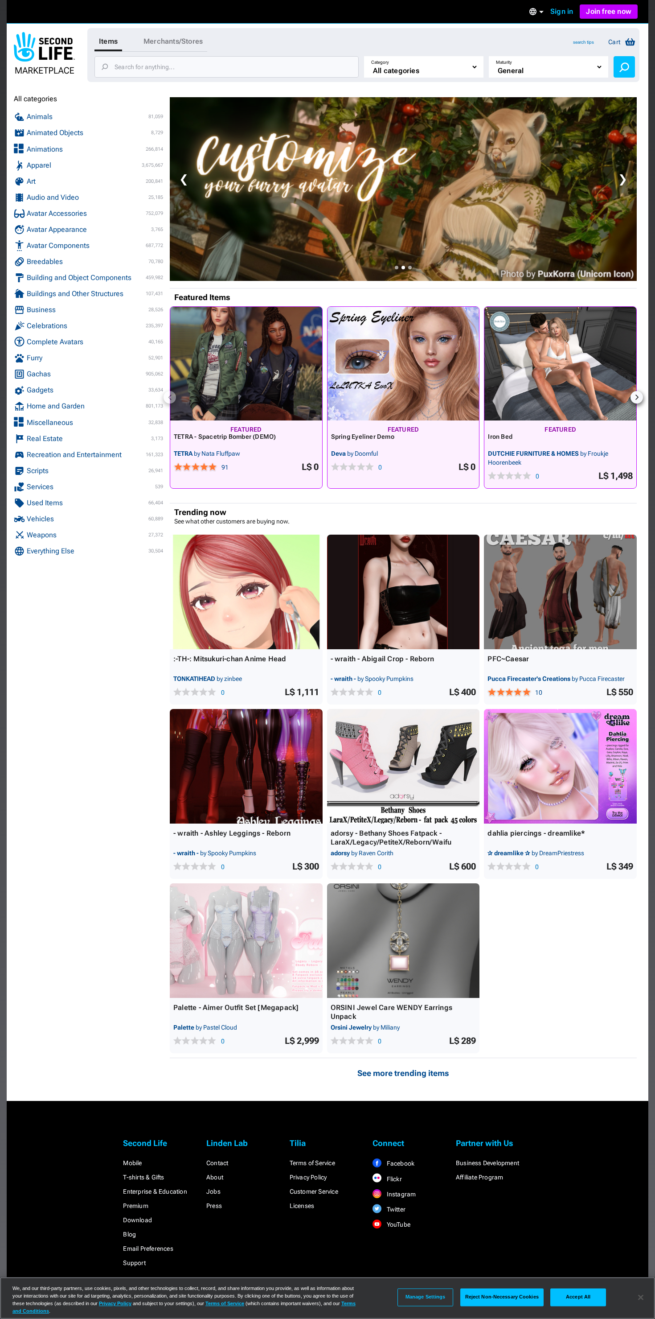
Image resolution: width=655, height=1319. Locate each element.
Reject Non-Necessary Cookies (502, 1297)
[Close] (641, 1297)
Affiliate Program (479, 1177)
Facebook (399, 1163)
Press (214, 1205)
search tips (583, 42)
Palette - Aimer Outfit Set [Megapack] (236, 1007)
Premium (135, 1205)
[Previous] (170, 397)
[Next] (636, 397)
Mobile (132, 1162)
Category (380, 62)
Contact (217, 1162)
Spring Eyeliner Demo (362, 436)
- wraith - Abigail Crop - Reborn (382, 659)
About (214, 1177)
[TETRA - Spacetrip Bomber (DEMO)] (246, 363)
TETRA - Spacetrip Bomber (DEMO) (225, 436)
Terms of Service (312, 1162)
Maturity (504, 62)
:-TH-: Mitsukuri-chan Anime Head (229, 659)
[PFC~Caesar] (560, 592)
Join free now (608, 11)
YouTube (397, 1224)
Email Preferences (148, 1248)
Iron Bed (500, 436)
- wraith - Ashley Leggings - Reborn (232, 833)
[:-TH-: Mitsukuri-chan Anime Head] (246, 592)
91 (225, 467)
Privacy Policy (308, 1177)
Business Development (487, 1162)
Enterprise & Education (155, 1191)
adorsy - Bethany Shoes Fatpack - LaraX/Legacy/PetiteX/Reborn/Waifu (391, 837)
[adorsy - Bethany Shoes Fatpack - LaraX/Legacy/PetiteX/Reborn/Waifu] (403, 766)
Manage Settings (425, 1297)
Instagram (400, 1194)
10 (538, 692)
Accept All (578, 1297)
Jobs (213, 1191)
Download (137, 1220)
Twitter (395, 1209)
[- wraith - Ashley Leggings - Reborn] (246, 766)
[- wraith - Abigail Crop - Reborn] (403, 592)
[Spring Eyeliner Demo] (403, 363)
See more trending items (403, 1073)
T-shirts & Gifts (143, 1177)
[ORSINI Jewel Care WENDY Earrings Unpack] (403, 940)
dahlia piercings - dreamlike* (536, 833)
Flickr (393, 1179)
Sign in (561, 11)
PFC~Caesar (508, 659)
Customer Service (314, 1191)
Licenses (302, 1205)
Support (134, 1262)
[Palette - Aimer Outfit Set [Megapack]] (246, 940)
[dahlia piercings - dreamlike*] (560, 766)
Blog (129, 1234)
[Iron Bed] (560, 363)
